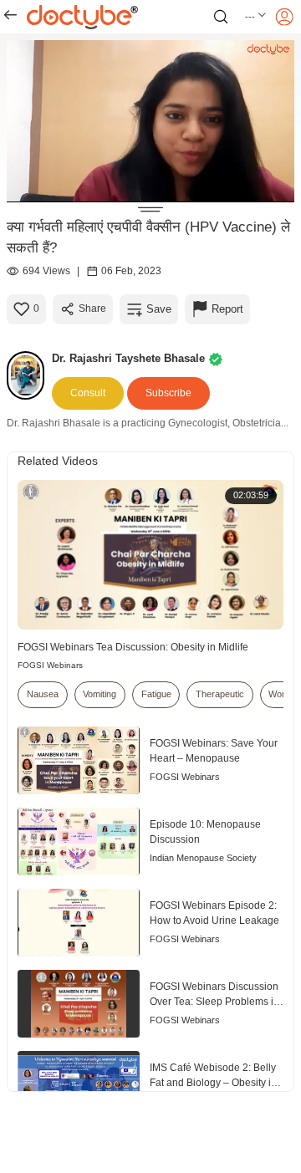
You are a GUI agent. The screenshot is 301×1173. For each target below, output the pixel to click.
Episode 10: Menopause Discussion (205, 832)
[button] (256, 16)
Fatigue (156, 694)
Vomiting (99, 694)
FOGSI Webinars (50, 665)
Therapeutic (220, 694)
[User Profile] (284, 16)
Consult (87, 393)
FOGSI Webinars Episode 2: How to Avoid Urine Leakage (214, 913)
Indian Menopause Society (203, 858)
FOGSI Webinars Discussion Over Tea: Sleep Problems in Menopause (214, 995)
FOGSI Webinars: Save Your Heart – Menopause (214, 750)
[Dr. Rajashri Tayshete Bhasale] (29, 375)
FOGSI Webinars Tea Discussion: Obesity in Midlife (133, 647)
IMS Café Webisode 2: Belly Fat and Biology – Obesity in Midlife (213, 1076)
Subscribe (168, 393)
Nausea (43, 694)
